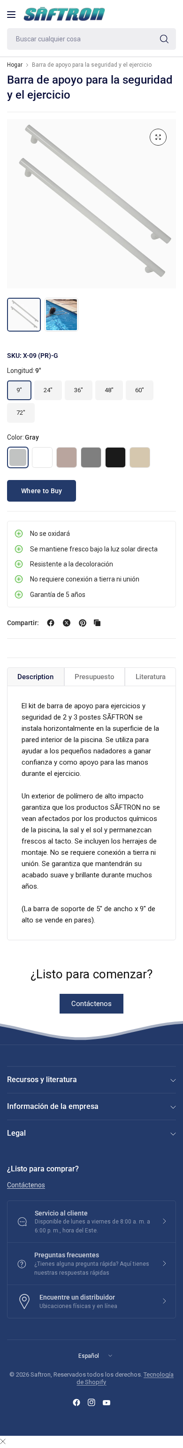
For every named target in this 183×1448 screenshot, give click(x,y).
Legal (16, 1133)
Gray (18, 457)
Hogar (15, 65)
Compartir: (23, 622)
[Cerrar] (3, 1442)
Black (115, 457)
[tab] (35, 676)
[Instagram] (91, 1402)
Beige (140, 457)
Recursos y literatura (42, 1079)
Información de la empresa (53, 1106)
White (42, 457)
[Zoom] (158, 137)
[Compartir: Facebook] (51, 623)
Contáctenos (91, 1003)
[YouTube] (106, 1402)
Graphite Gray (91, 457)
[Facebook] (76, 1402)
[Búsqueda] (164, 39)
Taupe (66, 457)
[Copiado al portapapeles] (97, 623)
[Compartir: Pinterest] (82, 623)
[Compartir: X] (67, 623)
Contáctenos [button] (26, 1185)
